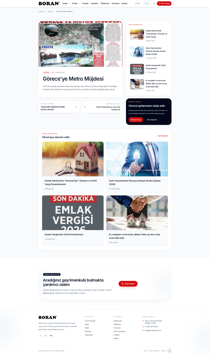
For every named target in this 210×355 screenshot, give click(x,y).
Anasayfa (41, 11)
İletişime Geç (136, 120)
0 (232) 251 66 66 (151, 326)
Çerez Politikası (155, 351)
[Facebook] (40, 336)
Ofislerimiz (117, 324)
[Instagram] (46, 336)
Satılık (87, 324)
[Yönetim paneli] (170, 351)
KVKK (145, 351)
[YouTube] (51, 336)
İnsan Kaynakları (119, 331)
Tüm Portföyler (90, 321)
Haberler (50, 11)
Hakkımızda (118, 321)
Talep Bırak (89, 335)
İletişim (116, 338)
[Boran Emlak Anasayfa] (49, 3)
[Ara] (154, 3)
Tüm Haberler (152, 120)
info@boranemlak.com (153, 330)
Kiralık (87, 328)
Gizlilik (164, 351)
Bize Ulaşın (165, 3)
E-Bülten (117, 335)
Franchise (117, 328)
